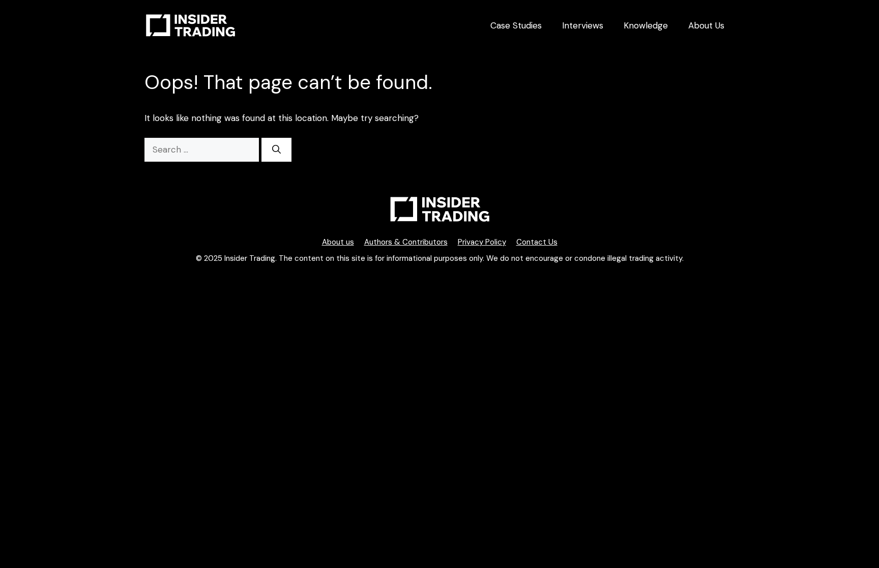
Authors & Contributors (406, 242)
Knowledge (646, 25)
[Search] (276, 150)
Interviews (582, 25)
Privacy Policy (482, 242)
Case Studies (516, 25)
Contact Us (537, 242)
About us (338, 242)
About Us (706, 25)
